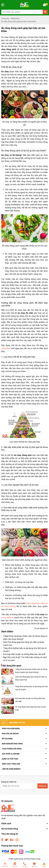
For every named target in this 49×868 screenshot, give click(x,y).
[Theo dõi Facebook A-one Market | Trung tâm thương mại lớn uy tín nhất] (2, 840)
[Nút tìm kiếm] (45, 12)
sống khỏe (5, 348)
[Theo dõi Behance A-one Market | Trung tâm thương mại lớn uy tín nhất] (12, 840)
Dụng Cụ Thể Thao (10, 759)
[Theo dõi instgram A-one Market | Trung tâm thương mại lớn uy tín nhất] (17, 840)
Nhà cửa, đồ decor (10, 734)
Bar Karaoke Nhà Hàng (12, 744)
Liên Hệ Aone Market (11, 769)
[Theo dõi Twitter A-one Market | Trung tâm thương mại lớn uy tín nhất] (6, 840)
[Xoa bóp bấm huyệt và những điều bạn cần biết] (7, 701)
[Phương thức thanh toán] (18, 852)
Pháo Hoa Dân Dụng (11, 728)
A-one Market (7, 617)
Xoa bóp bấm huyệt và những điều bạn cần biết (24, 654)
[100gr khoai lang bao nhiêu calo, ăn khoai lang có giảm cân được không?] (7, 671)
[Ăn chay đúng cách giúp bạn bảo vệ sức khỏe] (7, 710)
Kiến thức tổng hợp (11, 764)
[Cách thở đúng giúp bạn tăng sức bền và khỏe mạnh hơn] (7, 680)
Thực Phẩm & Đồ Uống (12, 749)
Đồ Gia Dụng (7, 739)
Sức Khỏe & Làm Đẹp (11, 754)
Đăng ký (42, 786)
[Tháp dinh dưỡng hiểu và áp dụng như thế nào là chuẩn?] (7, 691)
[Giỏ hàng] (44, 5)
